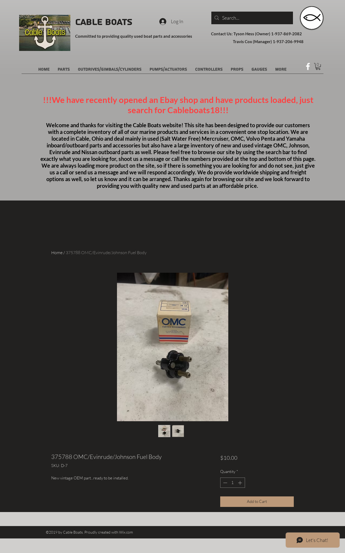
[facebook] (308, 66)
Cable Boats (103, 22)
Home (57, 252)
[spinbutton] (232, 483)
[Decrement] (224, 483)
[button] (318, 66)
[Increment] (240, 483)
